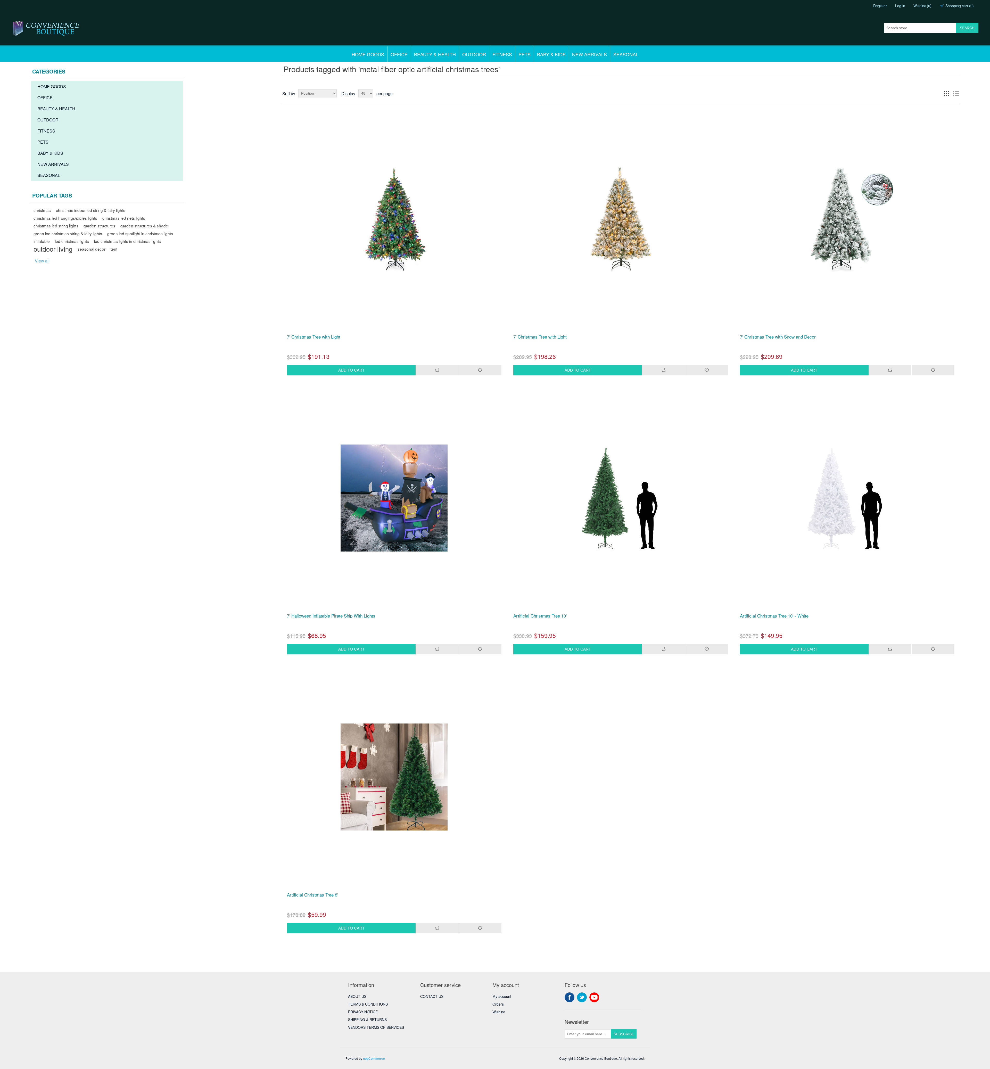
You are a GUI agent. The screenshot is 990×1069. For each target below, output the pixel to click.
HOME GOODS (368, 54)
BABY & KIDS (551, 54)
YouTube (594, 997)
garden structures (99, 225)
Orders (498, 1004)
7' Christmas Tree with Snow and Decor (778, 336)
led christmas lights (72, 241)
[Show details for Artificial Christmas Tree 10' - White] (847, 498)
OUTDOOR (474, 54)
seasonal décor (91, 249)
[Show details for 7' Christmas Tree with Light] (394, 219)
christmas (42, 210)
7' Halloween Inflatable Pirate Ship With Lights (331, 615)
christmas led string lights (56, 225)
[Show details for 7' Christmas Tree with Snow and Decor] (847, 219)
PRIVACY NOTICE (363, 1011)
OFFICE (399, 54)
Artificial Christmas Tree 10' (540, 615)
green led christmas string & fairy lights (68, 233)
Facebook (569, 997)
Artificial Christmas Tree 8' (312, 894)
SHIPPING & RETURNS (367, 1019)
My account (501, 996)
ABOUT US (357, 996)
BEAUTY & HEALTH (435, 54)
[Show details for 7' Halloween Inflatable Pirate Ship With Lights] (394, 498)
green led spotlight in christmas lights (140, 233)
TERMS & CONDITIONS (368, 1004)
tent (114, 249)
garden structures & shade (144, 225)
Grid (947, 93)
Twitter (582, 997)
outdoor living (53, 249)
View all (42, 261)
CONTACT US (431, 996)
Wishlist (498, 1011)
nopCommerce (374, 1058)
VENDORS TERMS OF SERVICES (376, 1027)
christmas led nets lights (123, 218)
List (956, 93)
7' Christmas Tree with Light (313, 336)
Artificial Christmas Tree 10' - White (774, 615)
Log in (900, 5)
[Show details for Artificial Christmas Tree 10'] (620, 498)
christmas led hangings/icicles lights (65, 218)
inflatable (42, 241)
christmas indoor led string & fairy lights (90, 210)
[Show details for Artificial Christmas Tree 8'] (394, 777)
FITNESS (502, 54)
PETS (524, 54)
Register (880, 5)
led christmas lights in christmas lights (127, 241)
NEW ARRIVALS (589, 54)
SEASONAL (625, 54)
